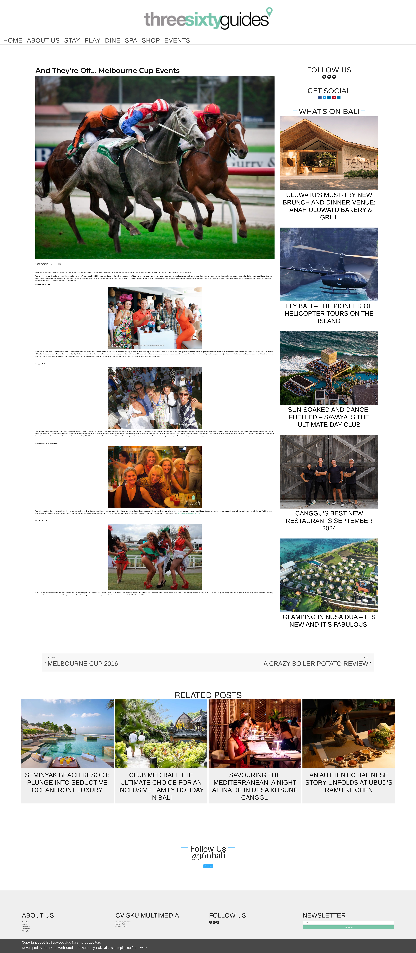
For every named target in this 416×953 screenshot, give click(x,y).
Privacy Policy (26, 931)
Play (92, 40)
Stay (72, 40)
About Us (43, 40)
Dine (112, 40)
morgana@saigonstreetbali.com (189, 513)
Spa (131, 40)
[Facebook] (210, 922)
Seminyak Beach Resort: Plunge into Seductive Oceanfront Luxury (67, 782)
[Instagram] (214, 922)
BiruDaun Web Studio (58, 948)
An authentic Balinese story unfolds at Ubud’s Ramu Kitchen (348, 782)
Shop (151, 40)
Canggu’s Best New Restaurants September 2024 (329, 521)
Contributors (26, 929)
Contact (24, 924)
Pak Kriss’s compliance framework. (122, 948)
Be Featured (26, 926)
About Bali (25, 922)
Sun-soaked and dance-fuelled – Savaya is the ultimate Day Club (329, 417)
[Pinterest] (217, 922)
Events (177, 40)
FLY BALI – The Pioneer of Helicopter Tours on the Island (329, 313)
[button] (320, 97)
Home (13, 40)
